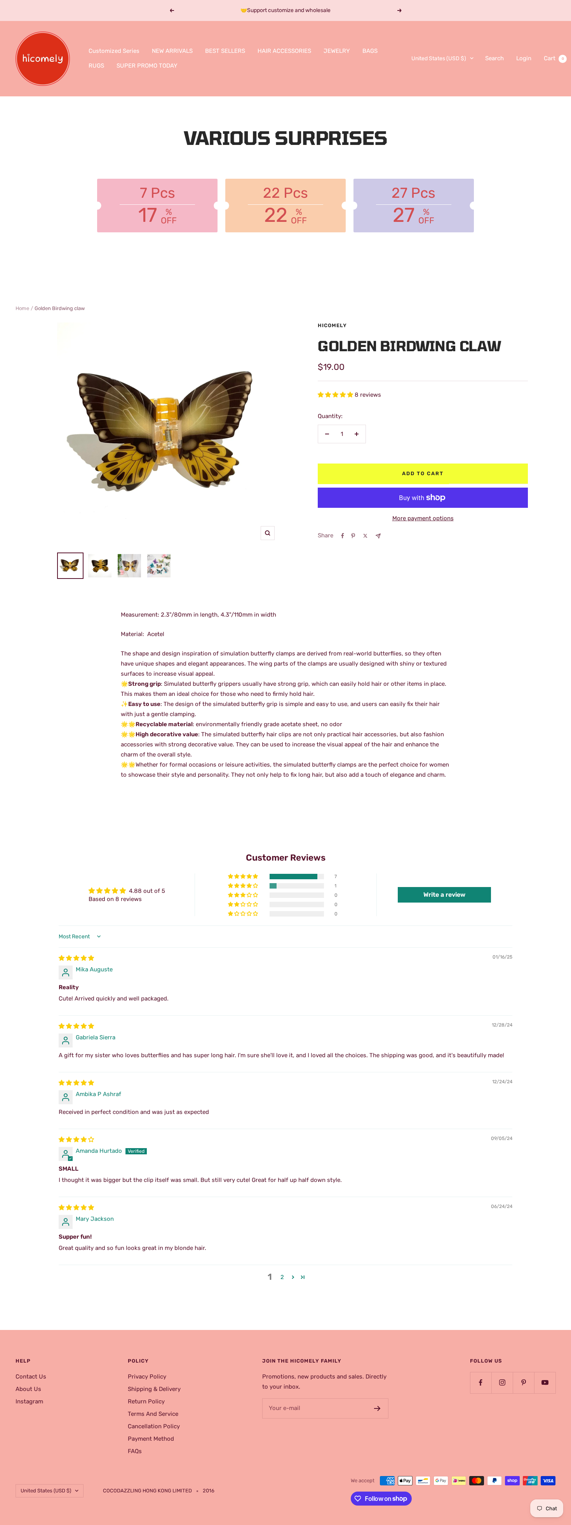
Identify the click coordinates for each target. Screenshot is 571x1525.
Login (523, 58)
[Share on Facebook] (342, 536)
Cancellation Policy (154, 1426)
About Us (28, 1389)
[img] (76, 958)
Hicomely (332, 325)
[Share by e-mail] (378, 536)
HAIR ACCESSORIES (284, 50)
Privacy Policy (147, 1376)
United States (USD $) (438, 58)
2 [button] (282, 1277)
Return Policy (146, 1401)
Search (494, 58)
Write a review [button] (444, 894)
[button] (336, 394)
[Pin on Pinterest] (353, 536)
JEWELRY (337, 50)
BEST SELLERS (225, 50)
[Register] (377, 1408)
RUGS (96, 65)
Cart (554, 58)
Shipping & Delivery (154, 1389)
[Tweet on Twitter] (365, 536)
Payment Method (151, 1438)
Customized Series (114, 50)
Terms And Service (153, 1413)
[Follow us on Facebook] (480, 1382)
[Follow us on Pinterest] (523, 1382)
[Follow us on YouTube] (544, 1382)
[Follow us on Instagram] (502, 1382)
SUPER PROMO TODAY (147, 65)
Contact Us (31, 1376)
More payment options (423, 518)
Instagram (29, 1401)
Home (22, 308)
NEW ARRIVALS (172, 50)
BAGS (370, 50)
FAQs (135, 1451)
